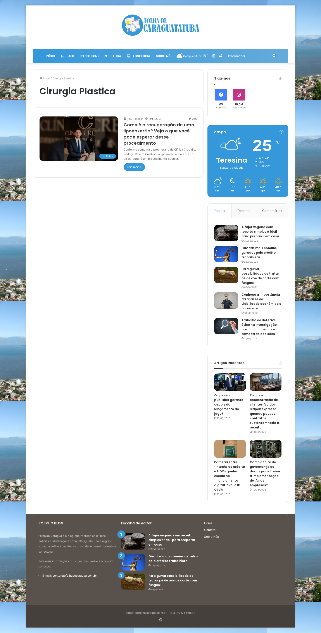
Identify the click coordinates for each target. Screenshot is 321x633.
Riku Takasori (135, 118)
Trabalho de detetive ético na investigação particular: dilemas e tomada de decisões (259, 327)
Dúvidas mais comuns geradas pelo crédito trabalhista (259, 252)
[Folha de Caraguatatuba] (160, 25)
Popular (220, 211)
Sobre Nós (164, 56)
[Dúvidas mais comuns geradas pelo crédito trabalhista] (226, 254)
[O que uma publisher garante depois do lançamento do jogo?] (230, 382)
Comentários (272, 211)
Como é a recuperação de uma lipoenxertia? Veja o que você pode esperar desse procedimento (159, 134)
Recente (244, 211)
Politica (114, 56)
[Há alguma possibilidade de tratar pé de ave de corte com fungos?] (226, 275)
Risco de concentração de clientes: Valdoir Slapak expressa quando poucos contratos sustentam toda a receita (264, 411)
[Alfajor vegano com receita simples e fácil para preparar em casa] (226, 233)
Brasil (69, 56)
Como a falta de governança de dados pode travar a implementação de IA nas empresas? (265, 473)
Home (208, 523)
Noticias (91, 56)
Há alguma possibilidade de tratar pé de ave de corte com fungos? (260, 276)
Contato (210, 530)
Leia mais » (134, 167)
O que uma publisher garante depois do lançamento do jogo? (228, 404)
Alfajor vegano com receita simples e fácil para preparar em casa (260, 231)
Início (50, 56)
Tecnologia (140, 56)
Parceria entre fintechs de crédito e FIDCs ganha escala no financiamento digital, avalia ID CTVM (229, 476)
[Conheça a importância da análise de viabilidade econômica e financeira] (226, 300)
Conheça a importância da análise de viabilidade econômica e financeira (261, 301)
